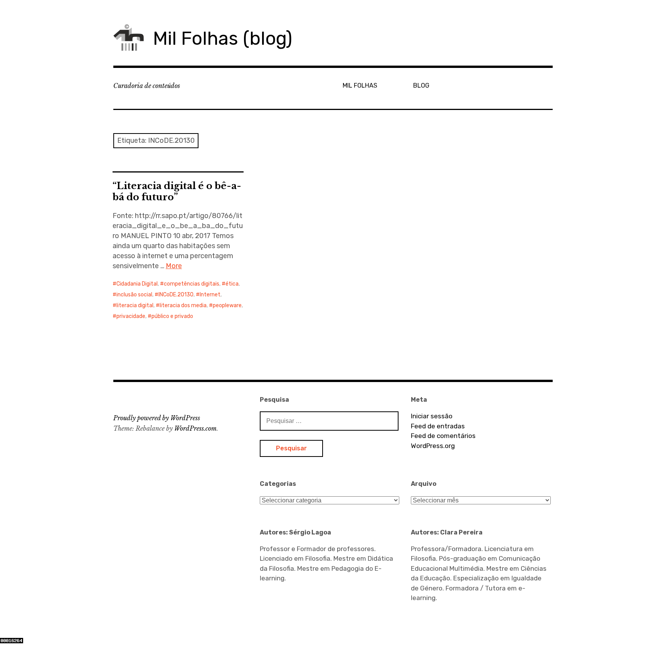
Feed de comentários (443, 436)
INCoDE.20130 (175, 294)
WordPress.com (195, 428)
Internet (210, 294)
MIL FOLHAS (360, 85)
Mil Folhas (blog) (222, 38)
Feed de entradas (438, 426)
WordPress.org (433, 446)
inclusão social (134, 294)
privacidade (130, 316)
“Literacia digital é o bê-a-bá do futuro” (177, 191)
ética (232, 284)
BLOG (421, 85)
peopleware (227, 305)
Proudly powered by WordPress (156, 418)
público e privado (172, 316)
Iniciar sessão (431, 416)
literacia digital (134, 305)
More (174, 266)
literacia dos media (183, 305)
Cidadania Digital (137, 284)
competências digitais (191, 284)
